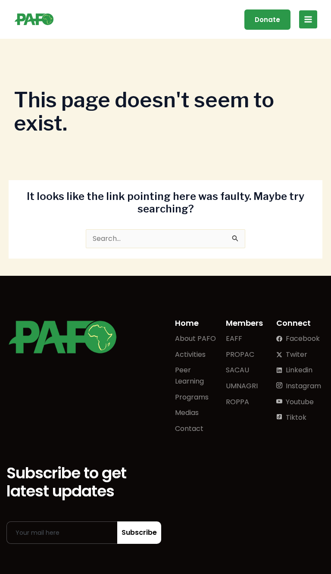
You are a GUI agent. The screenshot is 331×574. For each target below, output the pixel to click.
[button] (267, 19)
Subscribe (139, 532)
